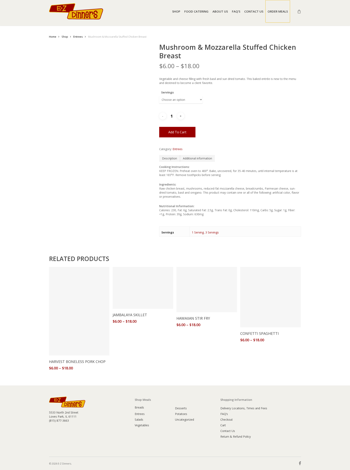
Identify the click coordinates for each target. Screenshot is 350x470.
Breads (139, 407)
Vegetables (142, 425)
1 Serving (198, 232)
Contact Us (227, 431)
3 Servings (212, 232)
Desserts (181, 408)
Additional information (197, 158)
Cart (223, 425)
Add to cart (177, 132)
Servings (167, 92)
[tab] (169, 158)
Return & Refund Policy (235, 436)
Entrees (78, 36)
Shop (65, 36)
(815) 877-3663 (59, 420)
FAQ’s (224, 414)
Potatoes (181, 414)
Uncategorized (184, 419)
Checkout (226, 419)
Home (52, 36)
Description (169, 158)
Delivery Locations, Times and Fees (243, 408)
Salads (139, 419)
